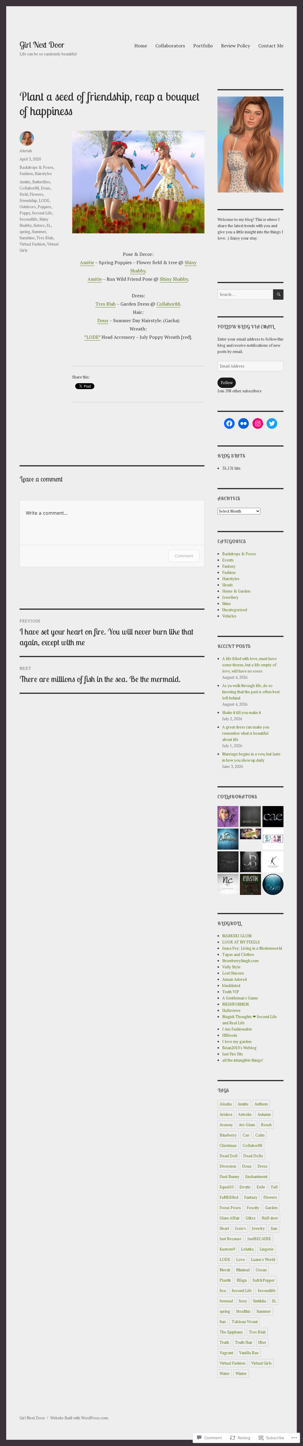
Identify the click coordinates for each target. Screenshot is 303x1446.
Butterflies (41, 181)
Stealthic (243, 1311)
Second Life (42, 213)
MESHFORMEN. (235, 1004)
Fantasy (229, 566)
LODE (44, 200)
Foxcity (253, 1207)
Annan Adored (234, 979)
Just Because (230, 1238)
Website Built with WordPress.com (79, 1418)
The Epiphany (231, 1332)
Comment (184, 555)
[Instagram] (257, 423)
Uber (262, 1342)
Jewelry (258, 1228)
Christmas (228, 1145)
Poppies (44, 206)
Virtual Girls (261, 1363)
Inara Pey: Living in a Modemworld (252, 948)
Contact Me (270, 45)
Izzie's (240, 1228)
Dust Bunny (229, 1176)
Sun (223, 1321)
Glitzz (251, 1218)
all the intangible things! (242, 1060)
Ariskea (226, 1114)
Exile (261, 1187)
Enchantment (256, 1176)
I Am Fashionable (237, 1029)
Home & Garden (236, 591)
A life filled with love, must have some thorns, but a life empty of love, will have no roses (249, 665)
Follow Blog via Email (245, 327)
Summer (39, 231)
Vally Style (231, 967)
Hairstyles (43, 173)
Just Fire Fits (232, 1054)
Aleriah (26, 150)
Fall (274, 1187)
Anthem (261, 1104)
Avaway (226, 1124)
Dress (262, 1166)
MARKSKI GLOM (237, 935)
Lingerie (267, 1249)
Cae (246, 1135)
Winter (241, 1373)
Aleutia (226, 1104)
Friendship (28, 200)
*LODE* (92, 337)
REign (242, 1280)
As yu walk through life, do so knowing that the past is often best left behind (251, 692)
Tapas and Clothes (238, 954)
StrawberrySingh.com (240, 960)
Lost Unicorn (233, 973)
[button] (228, 817)
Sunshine (27, 237)
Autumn (264, 1114)
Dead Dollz (253, 1155)
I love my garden (237, 1041)
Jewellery (230, 597)
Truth (224, 1342)
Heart (224, 1228)
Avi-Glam (247, 1124)
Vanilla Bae (249, 1352)
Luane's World (263, 1259)
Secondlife (29, 219)
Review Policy (235, 45)
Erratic (245, 1187)
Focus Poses (230, 1207)
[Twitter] (272, 423)
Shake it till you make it (241, 712)
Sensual (226, 1301)
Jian (274, 1228)
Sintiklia (259, 1301)
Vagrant (226, 1352)
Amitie (87, 262)
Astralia (245, 1114)
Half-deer (270, 1218)
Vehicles (229, 616)
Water (225, 1373)
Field (24, 194)
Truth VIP (230, 991)
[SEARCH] (278, 294)
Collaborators (170, 45)
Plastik (225, 1280)
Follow (227, 382)
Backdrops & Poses (36, 167)
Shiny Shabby (174, 279)
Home (140, 45)
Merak (225, 1269)
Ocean (261, 1269)
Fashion (26, 173)
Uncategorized (234, 609)
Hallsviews (231, 1010)
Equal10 (226, 1187)
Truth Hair (243, 1342)
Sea (223, 1290)
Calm (260, 1135)
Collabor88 (168, 304)
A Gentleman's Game (240, 998)
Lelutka (247, 1249)
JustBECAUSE (259, 1238)
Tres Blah (105, 304)
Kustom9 (227, 1249)
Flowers (36, 194)
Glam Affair (230, 1218)
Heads (227, 585)
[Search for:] (245, 294)
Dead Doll (228, 1155)
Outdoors (28, 206)
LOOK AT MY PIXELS (241, 942)
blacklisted (231, 985)
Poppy (25, 213)
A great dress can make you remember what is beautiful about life (245, 733)
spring (25, 231)
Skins (226, 603)
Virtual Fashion (32, 244)
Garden (271, 1207)
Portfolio (203, 45)
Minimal (243, 1269)
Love (240, 1259)
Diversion (228, 1166)
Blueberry (228, 1135)
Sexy (243, 1301)
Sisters (39, 225)
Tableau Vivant (245, 1321)
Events (228, 560)
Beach (266, 1124)
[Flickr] (243, 423)
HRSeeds (229, 1035)
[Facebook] (229, 423)
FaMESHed (229, 1197)
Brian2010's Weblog (239, 1047)
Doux (102, 320)
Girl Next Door (42, 44)
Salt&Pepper (264, 1280)
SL (48, 225)
